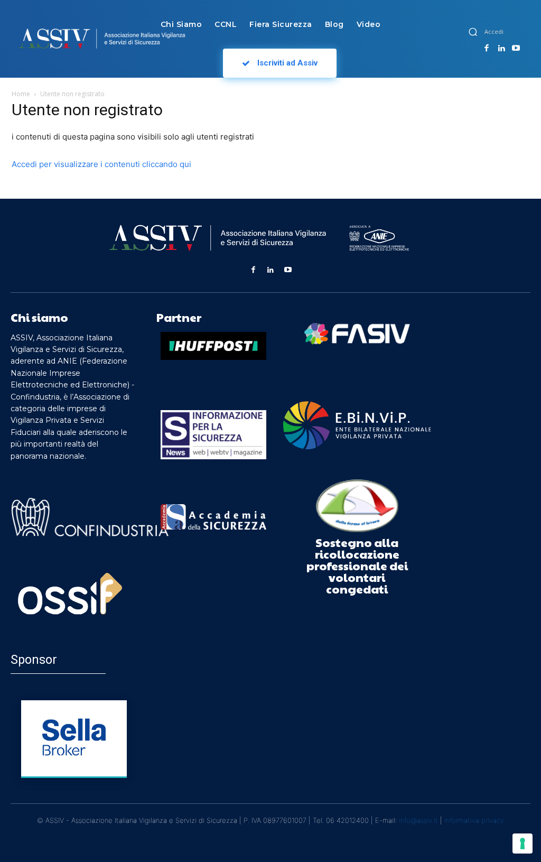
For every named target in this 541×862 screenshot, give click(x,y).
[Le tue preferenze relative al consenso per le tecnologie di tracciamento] (522, 843)
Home (21, 93)
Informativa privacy (474, 820)
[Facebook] (486, 48)
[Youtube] (516, 48)
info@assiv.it (418, 820)
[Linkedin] (501, 48)
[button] (472, 31)
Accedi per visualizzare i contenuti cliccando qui (101, 164)
